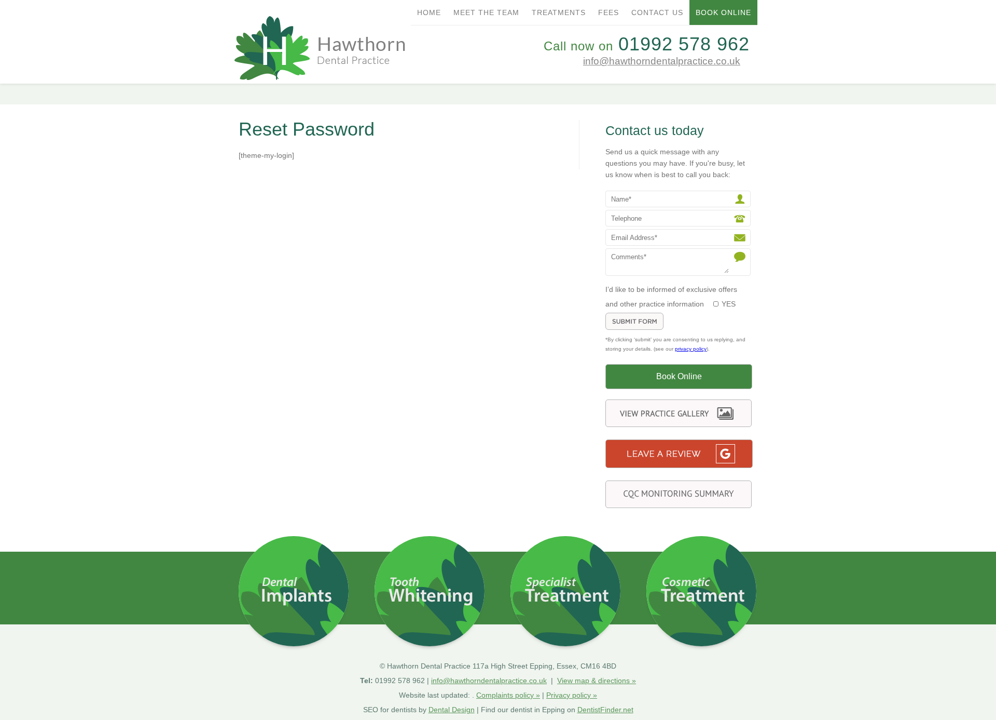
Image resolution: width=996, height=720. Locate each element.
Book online (723, 12)
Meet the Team (486, 12)
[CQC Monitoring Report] (678, 505)
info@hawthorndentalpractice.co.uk (661, 61)
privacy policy (691, 349)
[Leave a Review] (679, 465)
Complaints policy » (508, 695)
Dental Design (451, 709)
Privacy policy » (571, 695)
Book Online (679, 376)
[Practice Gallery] (678, 424)
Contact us (657, 12)
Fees (608, 12)
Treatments (559, 12)
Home (429, 12)
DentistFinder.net (605, 709)
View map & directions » (596, 680)
